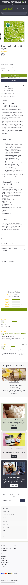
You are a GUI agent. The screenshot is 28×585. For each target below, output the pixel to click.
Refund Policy (4, 558)
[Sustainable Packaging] (14, 411)
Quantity (3, 58)
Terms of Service (5, 562)
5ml (3, 67)
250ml (3, 71)
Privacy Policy (4, 560)
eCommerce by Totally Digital (8, 582)
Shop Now (14, 456)
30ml (8, 67)
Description (4, 100)
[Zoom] (22, 39)
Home (2, 18)
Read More (14, 427)
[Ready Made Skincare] (14, 439)
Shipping (10, 77)
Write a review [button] (14, 310)
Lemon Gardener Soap (14, 385)
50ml (13, 67)
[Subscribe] (22, 500)
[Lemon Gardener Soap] (14, 374)
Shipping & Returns (6, 234)
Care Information (5, 239)
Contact (3, 566)
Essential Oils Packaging (7, 243)
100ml (19, 67)
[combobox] (14, 13)
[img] (4, 319)
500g (9, 71)
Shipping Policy (4, 556)
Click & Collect (14, 485)
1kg (15, 71)
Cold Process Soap (14, 381)
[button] (4, 51)
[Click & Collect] (14, 468)
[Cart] (22, 8)
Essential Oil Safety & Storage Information (9, 249)
